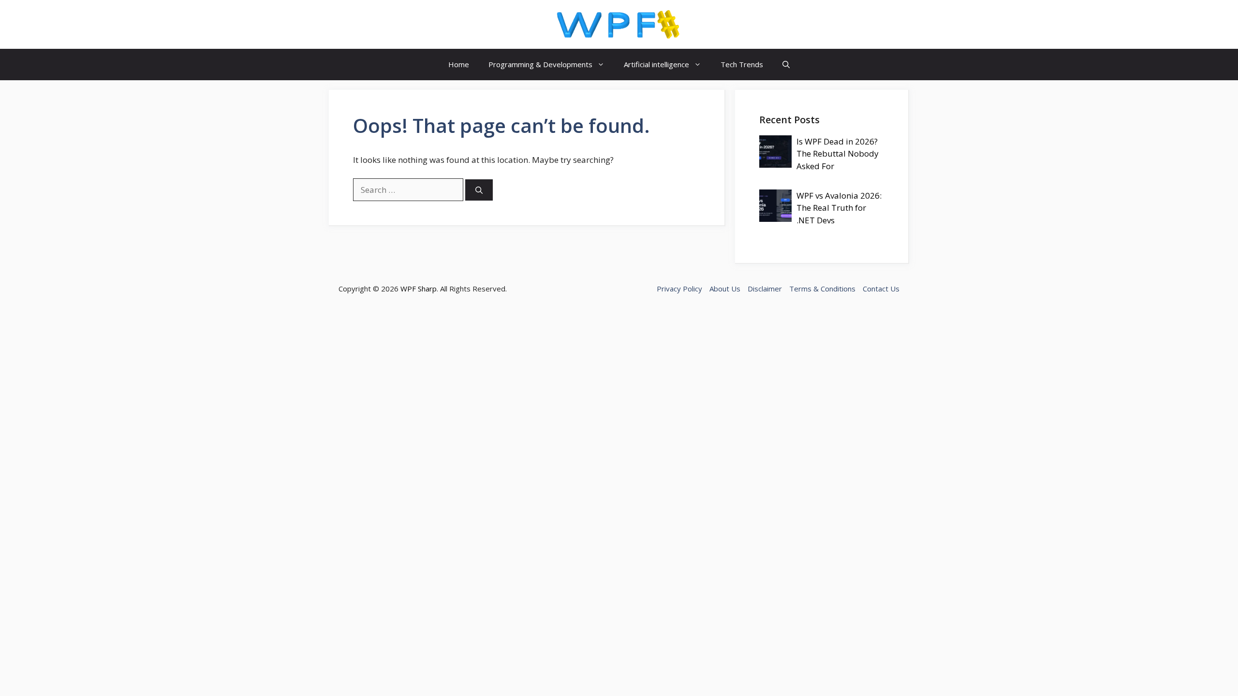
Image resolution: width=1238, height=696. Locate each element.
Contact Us (881, 288)
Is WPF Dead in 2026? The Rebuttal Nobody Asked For (837, 154)
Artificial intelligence (656, 64)
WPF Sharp (418, 288)
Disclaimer (765, 288)
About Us (724, 288)
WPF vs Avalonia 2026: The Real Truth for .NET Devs (839, 208)
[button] (786, 64)
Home (458, 64)
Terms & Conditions (822, 288)
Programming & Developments (540, 64)
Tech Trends (742, 64)
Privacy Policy (679, 288)
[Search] (479, 190)
